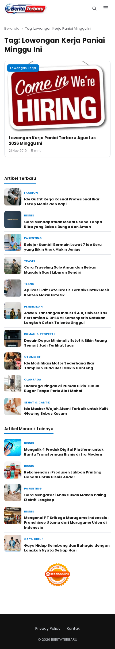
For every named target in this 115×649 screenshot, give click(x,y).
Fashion (31, 193)
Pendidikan (33, 307)
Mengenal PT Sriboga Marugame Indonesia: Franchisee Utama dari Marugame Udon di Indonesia (66, 522)
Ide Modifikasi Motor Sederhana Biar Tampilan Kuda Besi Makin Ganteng (59, 366)
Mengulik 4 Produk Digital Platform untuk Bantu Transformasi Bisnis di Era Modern (63, 452)
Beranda (12, 28)
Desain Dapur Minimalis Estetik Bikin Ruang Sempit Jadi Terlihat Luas (65, 343)
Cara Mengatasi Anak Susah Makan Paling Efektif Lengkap (65, 497)
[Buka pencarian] (94, 8)
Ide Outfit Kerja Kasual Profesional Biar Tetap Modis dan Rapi (61, 202)
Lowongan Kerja (23, 68)
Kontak (73, 628)
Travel (29, 261)
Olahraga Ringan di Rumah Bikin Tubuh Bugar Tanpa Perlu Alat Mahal (61, 388)
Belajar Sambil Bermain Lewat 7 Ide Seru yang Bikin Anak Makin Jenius (63, 247)
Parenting (33, 238)
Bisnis (29, 215)
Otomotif (32, 357)
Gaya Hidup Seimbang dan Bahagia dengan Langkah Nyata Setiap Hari (67, 548)
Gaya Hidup (33, 539)
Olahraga (32, 380)
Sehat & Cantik (37, 403)
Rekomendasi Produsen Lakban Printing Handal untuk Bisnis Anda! (62, 475)
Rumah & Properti (39, 334)
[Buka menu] (106, 8)
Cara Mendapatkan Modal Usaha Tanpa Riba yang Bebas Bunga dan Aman (63, 224)
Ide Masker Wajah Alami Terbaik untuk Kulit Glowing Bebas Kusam (66, 411)
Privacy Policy (47, 628)
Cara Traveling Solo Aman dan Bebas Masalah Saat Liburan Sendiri (60, 270)
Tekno (29, 284)
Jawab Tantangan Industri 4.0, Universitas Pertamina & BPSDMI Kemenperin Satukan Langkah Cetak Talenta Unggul (65, 317)
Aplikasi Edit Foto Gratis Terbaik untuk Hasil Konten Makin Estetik (66, 292)
